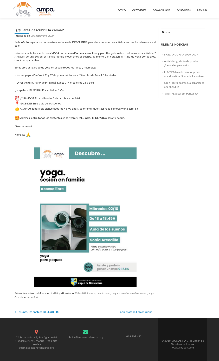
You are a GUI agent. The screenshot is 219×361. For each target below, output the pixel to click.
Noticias (202, 9)
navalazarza (103, 293)
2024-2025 (81, 293)
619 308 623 (133, 336)
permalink (32, 297)
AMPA (122, 10)
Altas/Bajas (184, 10)
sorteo (143, 293)
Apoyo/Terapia (161, 10)
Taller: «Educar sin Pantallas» (181, 93)
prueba (125, 293)
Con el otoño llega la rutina (138, 312)
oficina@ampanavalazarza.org (85, 337)
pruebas (134, 293)
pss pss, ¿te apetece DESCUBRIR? (37, 312)
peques (116, 293)
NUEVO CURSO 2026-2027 (181, 54)
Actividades (139, 10)
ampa (92, 293)
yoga (151, 293)
